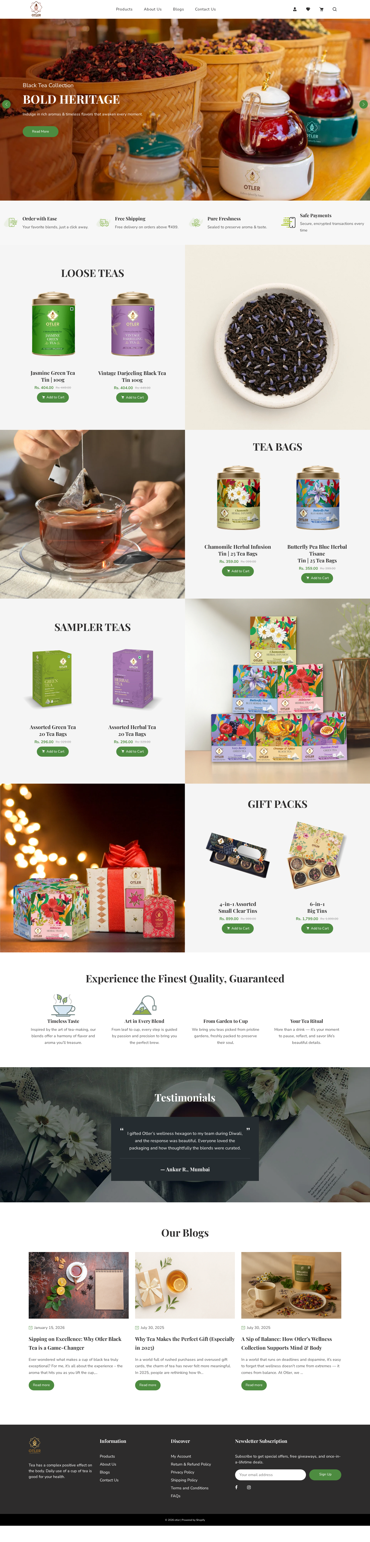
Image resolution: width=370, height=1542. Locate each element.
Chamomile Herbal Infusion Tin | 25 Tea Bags (237, 550)
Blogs (178, 9)
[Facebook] (237, 1496)
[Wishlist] (308, 9)
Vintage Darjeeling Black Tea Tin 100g (132, 376)
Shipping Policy (184, 1488)
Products (124, 9)
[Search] (334, 9)
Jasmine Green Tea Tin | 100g (53, 376)
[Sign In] (294, 9)
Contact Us (205, 9)
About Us (153, 9)
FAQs (176, 1504)
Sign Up (325, 1483)
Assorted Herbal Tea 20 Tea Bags (53, 730)
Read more (41, 1394)
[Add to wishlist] (84, 324)
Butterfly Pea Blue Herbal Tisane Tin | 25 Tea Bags (317, 553)
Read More (329, 131)
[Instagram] (249, 1496)
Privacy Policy (182, 1481)
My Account (181, 1465)
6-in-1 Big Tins (238, 907)
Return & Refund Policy (191, 1473)
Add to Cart (55, 397)
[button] (363, 104)
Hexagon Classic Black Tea (132, 726)
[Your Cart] (321, 9)
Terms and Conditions (190, 1496)
